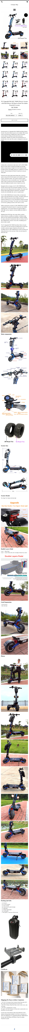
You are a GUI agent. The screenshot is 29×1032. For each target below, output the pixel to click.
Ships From (20, 113)
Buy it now (14, 125)
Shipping (10, 109)
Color (11, 113)
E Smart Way (14, 4)
